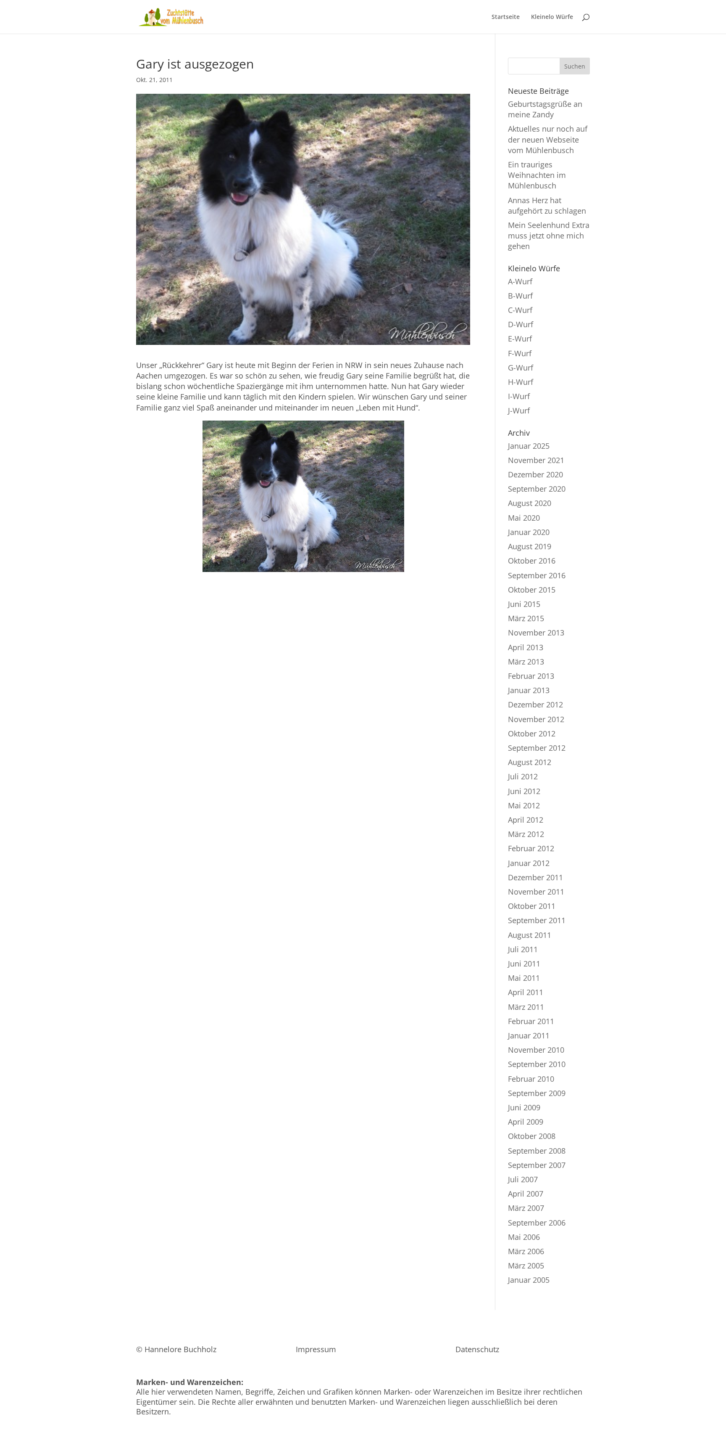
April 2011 (525, 992)
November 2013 (536, 633)
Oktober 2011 (531, 906)
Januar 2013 (529, 690)
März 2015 (526, 618)
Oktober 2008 (531, 1136)
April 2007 (525, 1194)
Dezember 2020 (535, 474)
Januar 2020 (529, 532)
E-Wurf (520, 339)
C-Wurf (520, 310)
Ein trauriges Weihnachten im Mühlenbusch (537, 175)
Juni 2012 (524, 791)
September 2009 (537, 1093)
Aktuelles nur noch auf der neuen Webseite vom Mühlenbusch (547, 139)
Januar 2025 (529, 446)
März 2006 (526, 1251)
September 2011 (537, 920)
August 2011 (529, 935)
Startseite (506, 17)
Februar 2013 (531, 676)
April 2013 (525, 647)
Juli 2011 (523, 949)
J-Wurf (519, 410)
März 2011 (526, 1007)
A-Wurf (520, 281)
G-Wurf (520, 368)
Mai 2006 (524, 1237)
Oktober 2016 (531, 561)
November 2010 (536, 1050)
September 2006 (537, 1223)
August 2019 (529, 546)
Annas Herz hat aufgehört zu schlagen (547, 205)
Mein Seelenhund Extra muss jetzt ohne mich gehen (548, 235)
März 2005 (526, 1265)
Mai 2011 (524, 978)
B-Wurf (520, 296)
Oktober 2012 (531, 733)
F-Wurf (519, 353)
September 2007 (537, 1165)
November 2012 (536, 719)
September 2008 (537, 1151)
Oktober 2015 (531, 590)
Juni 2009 (524, 1107)
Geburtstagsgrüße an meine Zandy (545, 109)
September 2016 (537, 575)
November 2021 (536, 460)
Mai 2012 (524, 805)
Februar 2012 (531, 848)
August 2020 (529, 503)
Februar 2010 (531, 1079)
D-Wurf (520, 324)
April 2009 (525, 1122)
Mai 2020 (524, 518)
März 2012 (526, 834)
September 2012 (537, 748)
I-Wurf (519, 396)
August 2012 (529, 762)
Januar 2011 (529, 1035)
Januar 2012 (529, 863)
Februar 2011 (531, 1021)
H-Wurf (520, 382)
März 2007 (526, 1208)
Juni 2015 (524, 604)
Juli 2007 (523, 1179)
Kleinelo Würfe (552, 17)
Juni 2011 (524, 964)
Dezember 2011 (535, 877)
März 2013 (526, 662)
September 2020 (537, 489)
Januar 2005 (529, 1280)
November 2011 (536, 892)
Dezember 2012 (535, 704)
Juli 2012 (523, 776)
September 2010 (537, 1064)
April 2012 (525, 820)
